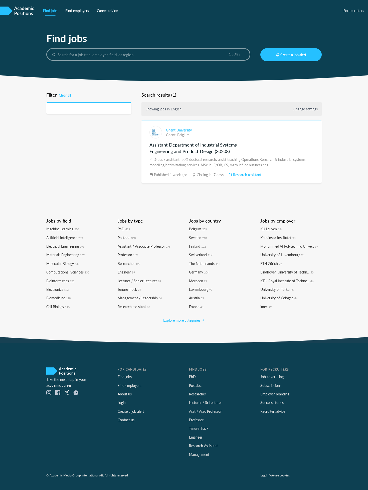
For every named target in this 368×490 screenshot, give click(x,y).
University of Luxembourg (282, 254)
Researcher (129, 263)
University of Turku (277, 289)
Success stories (272, 402)
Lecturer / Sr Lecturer (205, 402)
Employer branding (274, 393)
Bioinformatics (60, 280)
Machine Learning (62, 228)
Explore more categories (182, 320)
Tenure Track (129, 289)
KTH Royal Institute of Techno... (286, 280)
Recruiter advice (272, 411)
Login (122, 402)
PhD (124, 228)
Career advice (107, 10)
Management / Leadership (140, 297)
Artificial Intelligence (64, 237)
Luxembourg (200, 289)
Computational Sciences (67, 271)
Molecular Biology (62, 263)
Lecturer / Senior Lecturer (139, 280)
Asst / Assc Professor (205, 411)
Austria (196, 297)
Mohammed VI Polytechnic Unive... (289, 246)
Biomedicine (58, 297)
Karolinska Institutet (277, 237)
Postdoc (127, 237)
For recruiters (353, 10)
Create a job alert (293, 54)
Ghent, (171, 134)
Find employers (77, 10)
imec (266, 306)
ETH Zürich (271, 263)
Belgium (183, 134)
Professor (128, 254)
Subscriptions (270, 385)
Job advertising (272, 376)
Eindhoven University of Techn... (286, 271)
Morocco (198, 280)
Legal (263, 475)
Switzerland (200, 254)
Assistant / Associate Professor (144, 246)
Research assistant (246, 174)
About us (125, 393)
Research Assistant (203, 445)
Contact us (126, 419)
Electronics (57, 289)
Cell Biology (58, 306)
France (196, 306)
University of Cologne (278, 297)
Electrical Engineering (65, 246)
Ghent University (179, 129)
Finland (197, 246)
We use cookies (279, 475)
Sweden (198, 237)
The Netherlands (204, 263)
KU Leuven (271, 228)
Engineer (126, 271)
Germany (199, 271)
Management (199, 454)
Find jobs (50, 10)
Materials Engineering (65, 254)
